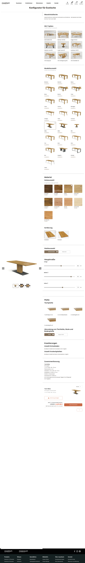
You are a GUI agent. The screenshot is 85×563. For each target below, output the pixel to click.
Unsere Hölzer (45, 559)
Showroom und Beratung (73, 561)
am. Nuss (46, 193)
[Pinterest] (80, 551)
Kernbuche (56, 206)
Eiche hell (76, 193)
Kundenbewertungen (59, 559)
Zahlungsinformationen (35, 561)
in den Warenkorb (73, 404)
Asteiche (46, 206)
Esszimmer (19, 3)
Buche (65, 206)
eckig (49, 334)
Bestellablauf (32, 559)
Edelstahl (64, 251)
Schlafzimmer (29, 3)
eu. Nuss (56, 193)
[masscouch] (23, 551)
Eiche (65, 193)
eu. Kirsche (46, 220)
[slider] (61, 265)
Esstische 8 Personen (9, 561)
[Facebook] (74, 551)
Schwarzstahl (51, 251)
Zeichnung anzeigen (54, 398)
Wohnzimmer (39, 3)
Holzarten (19, 561)
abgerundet (61, 334)
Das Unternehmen (59, 561)
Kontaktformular (71, 559)
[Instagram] (77, 551)
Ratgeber (19, 559)
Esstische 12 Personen (9, 559)
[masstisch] (8, 551)
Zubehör (48, 3)
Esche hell (76, 206)
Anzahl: (77, 386)
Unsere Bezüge (45, 561)
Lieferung (58, 406)
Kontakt (56, 3)
